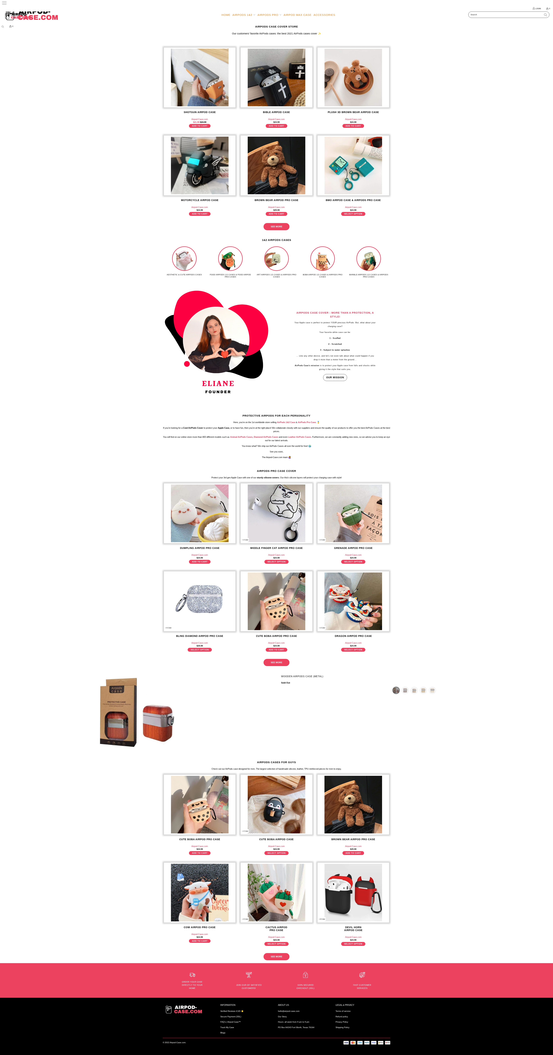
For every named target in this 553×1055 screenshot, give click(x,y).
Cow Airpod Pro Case (199, 893)
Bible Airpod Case (276, 77)
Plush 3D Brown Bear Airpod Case (353, 77)
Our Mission (335, 377)
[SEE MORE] (276, 224)
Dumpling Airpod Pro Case (199, 513)
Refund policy (342, 1016)
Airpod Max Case (297, 14)
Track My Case (227, 1027)
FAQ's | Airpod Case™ (230, 1022)
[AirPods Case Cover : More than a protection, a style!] (218, 344)
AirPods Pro (268, 14)
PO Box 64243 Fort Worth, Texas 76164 (296, 1027)
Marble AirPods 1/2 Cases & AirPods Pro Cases (368, 262)
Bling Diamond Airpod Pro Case (199, 601)
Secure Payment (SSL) (230, 1016)
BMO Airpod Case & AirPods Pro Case (353, 165)
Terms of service (343, 1011)
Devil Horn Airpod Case (353, 893)
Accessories (324, 14)
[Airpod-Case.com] (45, 16)
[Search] (3, 26)
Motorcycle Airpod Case (199, 165)
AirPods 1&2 (242, 14)
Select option (353, 214)
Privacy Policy (342, 1022)
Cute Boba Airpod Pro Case (276, 601)
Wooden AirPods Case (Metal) (302, 676)
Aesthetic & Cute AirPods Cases (184, 261)
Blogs (222, 1033)
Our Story (282, 1016)
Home (225, 14)
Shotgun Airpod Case (199, 77)
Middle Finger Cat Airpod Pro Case (276, 513)
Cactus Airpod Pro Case (276, 893)
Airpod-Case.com (178, 1042)
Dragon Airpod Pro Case (353, 601)
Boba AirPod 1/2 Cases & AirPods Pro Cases (322, 262)
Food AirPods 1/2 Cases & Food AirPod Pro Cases (230, 262)
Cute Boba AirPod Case (276, 805)
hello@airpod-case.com (289, 1011)
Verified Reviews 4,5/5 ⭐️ (232, 1011)
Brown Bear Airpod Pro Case (276, 165)
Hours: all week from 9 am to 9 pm (293, 1022)
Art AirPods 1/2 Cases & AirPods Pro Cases (276, 262)
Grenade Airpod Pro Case (353, 513)
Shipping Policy (342, 1027)
